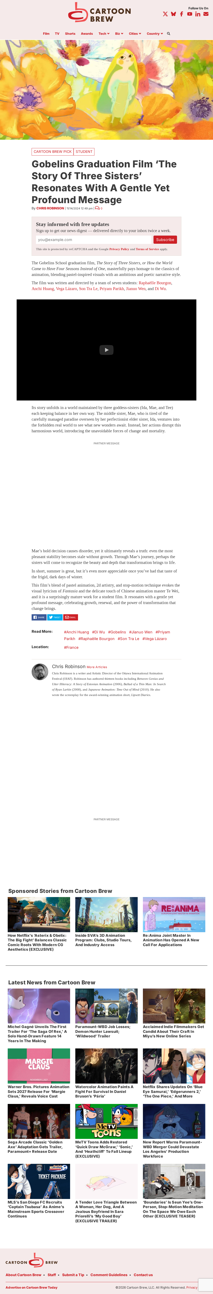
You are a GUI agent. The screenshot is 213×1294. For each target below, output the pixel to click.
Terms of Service (147, 249)
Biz (117, 34)
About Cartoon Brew (23, 1275)
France (72, 647)
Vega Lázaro (66, 288)
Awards (87, 34)
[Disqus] (106, 756)
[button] (106, 349)
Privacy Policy (119, 249)
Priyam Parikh (112, 288)
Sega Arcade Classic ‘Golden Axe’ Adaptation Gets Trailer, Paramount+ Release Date (35, 1147)
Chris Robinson (50, 208)
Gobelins (118, 632)
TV (57, 34)
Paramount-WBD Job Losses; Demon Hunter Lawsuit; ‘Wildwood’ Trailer (102, 1031)
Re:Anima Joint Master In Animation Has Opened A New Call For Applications (171, 940)
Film (46, 34)
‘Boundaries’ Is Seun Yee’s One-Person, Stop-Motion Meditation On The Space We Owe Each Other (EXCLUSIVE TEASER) (173, 1209)
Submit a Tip (73, 1275)
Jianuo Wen (136, 288)
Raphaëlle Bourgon (155, 283)
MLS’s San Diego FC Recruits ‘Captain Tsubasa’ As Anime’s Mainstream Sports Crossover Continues (36, 1209)
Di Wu (160, 288)
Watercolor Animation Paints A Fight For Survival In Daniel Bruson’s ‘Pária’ (104, 1091)
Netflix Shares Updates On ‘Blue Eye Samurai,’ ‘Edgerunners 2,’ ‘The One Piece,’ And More (173, 1091)
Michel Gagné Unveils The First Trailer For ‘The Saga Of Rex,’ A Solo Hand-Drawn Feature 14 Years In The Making (37, 1034)
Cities (133, 34)
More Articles (97, 667)
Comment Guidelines (109, 1275)
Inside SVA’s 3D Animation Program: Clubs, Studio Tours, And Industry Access (103, 940)
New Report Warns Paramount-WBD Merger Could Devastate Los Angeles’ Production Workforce (172, 1149)
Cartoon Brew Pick (53, 152)
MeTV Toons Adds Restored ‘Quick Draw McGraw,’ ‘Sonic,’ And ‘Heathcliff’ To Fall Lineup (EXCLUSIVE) (104, 1149)
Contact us (143, 1275)
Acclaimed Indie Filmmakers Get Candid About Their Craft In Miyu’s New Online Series (173, 1031)
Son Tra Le (88, 288)
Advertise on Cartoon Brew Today (31, 1287)
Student (84, 152)
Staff (52, 1275)
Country (153, 34)
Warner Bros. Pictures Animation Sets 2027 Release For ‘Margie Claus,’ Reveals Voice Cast (38, 1091)
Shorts (70, 34)
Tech (102, 34)
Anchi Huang (43, 288)
